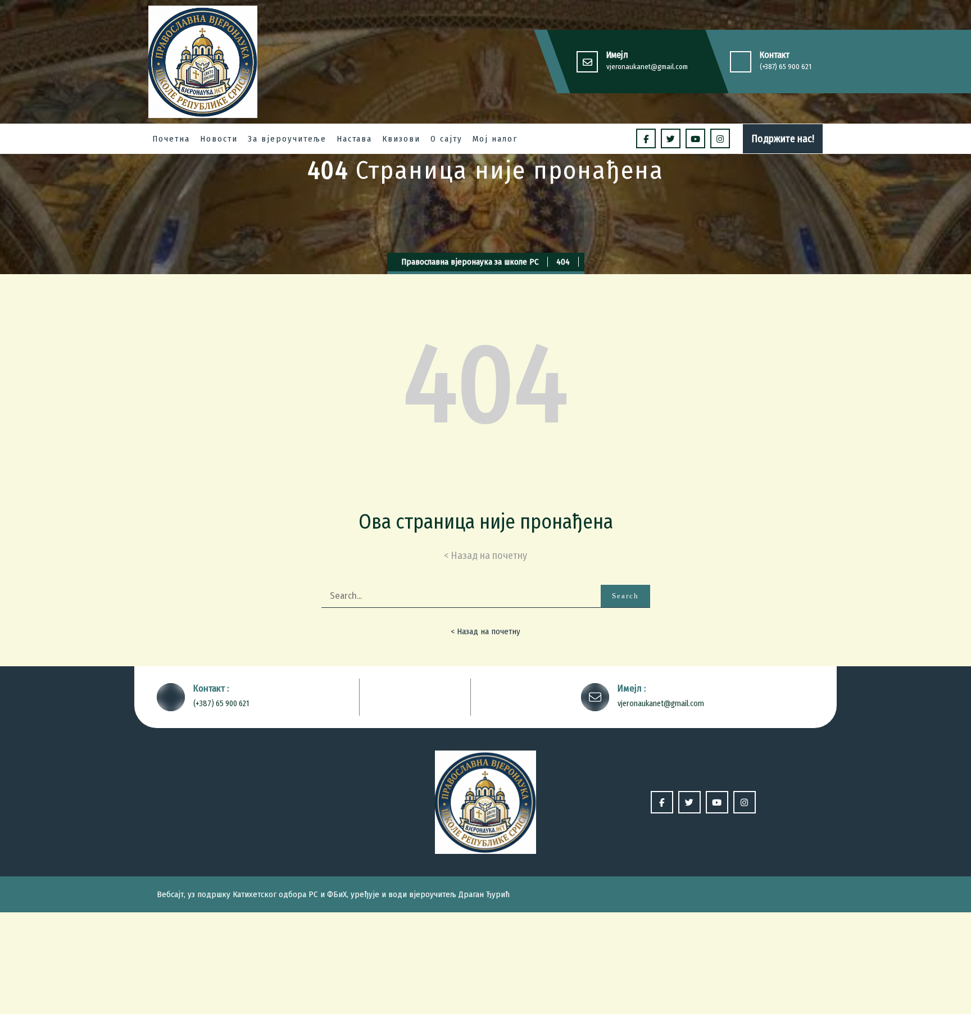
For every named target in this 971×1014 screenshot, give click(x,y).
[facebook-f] (646, 138)
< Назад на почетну (485, 631)
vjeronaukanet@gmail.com (647, 66)
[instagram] (720, 138)
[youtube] (695, 138)
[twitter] (670, 138)
